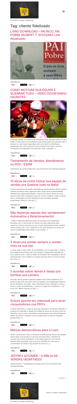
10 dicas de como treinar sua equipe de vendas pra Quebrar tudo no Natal (38, 183)
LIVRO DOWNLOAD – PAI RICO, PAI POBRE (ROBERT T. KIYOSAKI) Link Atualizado (35, 35)
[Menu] (63, 11)
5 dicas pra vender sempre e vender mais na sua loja (35, 243)
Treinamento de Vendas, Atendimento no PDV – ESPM (37, 162)
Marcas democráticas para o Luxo (34, 330)
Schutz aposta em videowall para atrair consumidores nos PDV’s (38, 302)
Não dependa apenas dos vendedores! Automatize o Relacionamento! (37, 214)
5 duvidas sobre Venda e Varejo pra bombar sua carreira (35, 273)
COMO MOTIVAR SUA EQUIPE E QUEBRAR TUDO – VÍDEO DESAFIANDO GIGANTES (38, 93)
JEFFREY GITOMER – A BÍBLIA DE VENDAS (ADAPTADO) (34, 357)
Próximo (63, 378)
